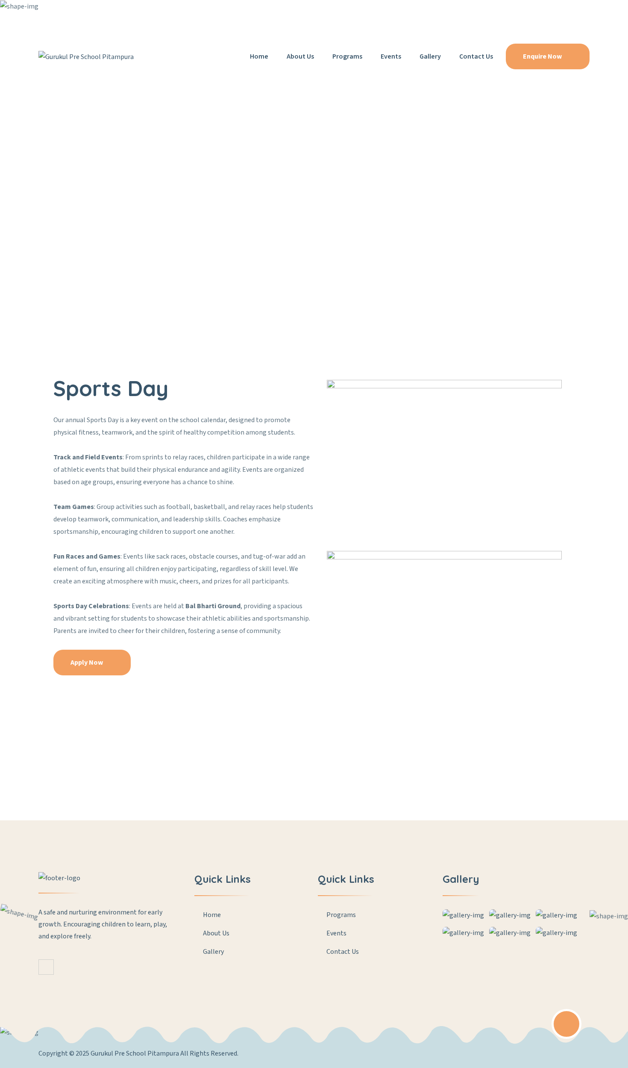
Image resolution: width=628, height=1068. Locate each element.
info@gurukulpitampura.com (276, 12)
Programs (347, 56)
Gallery (430, 56)
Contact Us (476, 56)
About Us (300, 56)
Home (259, 56)
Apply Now (87, 662)
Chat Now (357, 12)
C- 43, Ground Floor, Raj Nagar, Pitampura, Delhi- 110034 (127, 12)
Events (391, 56)
